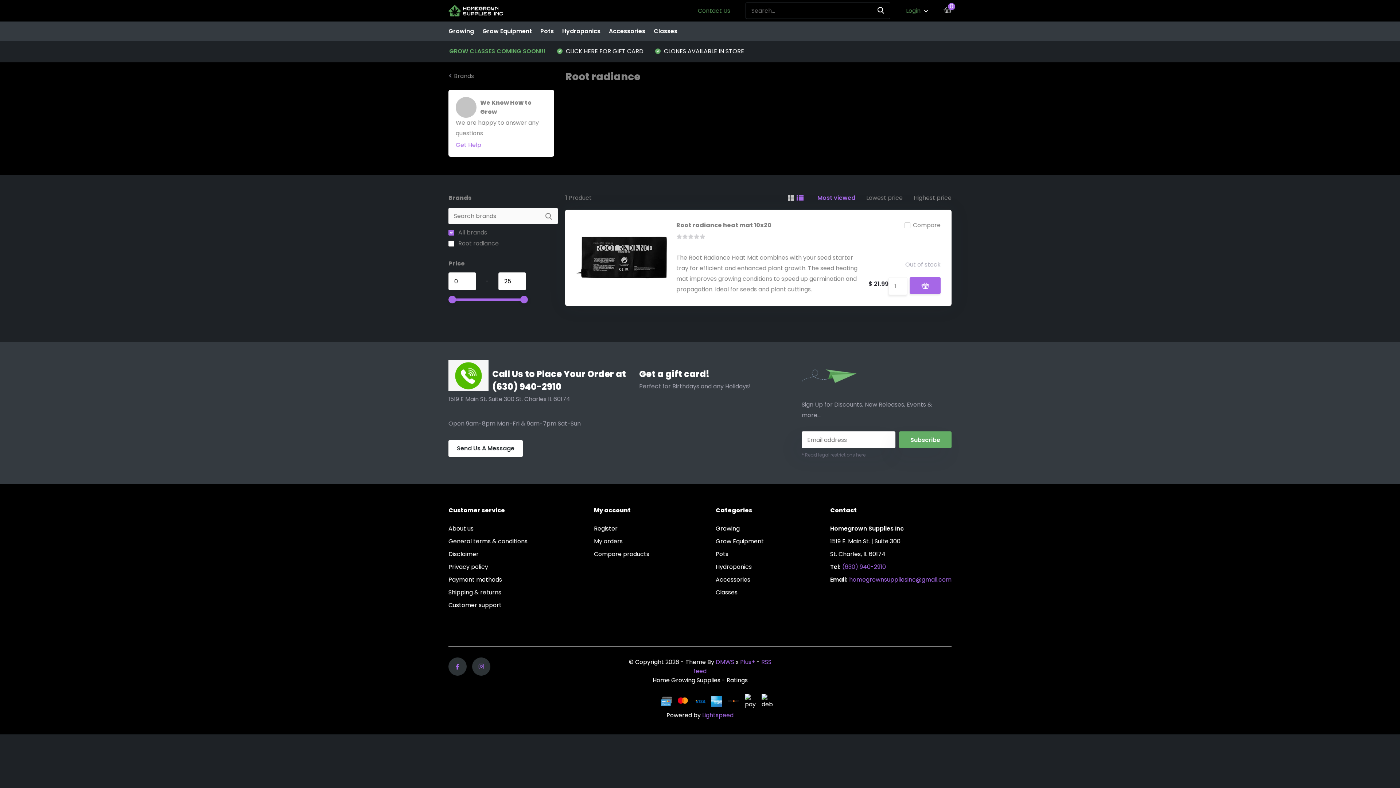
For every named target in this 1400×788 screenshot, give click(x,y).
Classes (665, 31)
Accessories (627, 31)
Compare (927, 225)
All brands (472, 232)
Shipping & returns (474, 592)
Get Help (468, 145)
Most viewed (836, 198)
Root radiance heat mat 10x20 (723, 225)
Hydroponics (581, 31)
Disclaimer (463, 554)
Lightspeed (718, 715)
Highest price (933, 198)
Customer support (475, 605)
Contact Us (714, 11)
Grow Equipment (507, 31)
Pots (547, 31)
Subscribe (925, 440)
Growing (461, 31)
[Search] (881, 11)
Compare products (621, 554)
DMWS (725, 662)
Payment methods (475, 579)
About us (461, 528)
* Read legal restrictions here (834, 455)
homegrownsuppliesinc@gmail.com (900, 579)
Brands (464, 76)
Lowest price (884, 198)
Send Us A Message (485, 448)
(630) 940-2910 (864, 567)
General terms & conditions (488, 541)
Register (606, 528)
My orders (608, 541)
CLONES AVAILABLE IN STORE (703, 51)
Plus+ (747, 662)
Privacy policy (468, 567)
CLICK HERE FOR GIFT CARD (603, 51)
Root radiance (478, 243)
